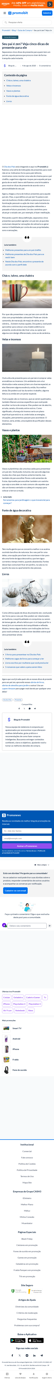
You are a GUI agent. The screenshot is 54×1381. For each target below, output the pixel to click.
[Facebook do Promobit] (12, 1355)
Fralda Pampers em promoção (27, 1270)
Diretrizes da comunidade (27, 1306)
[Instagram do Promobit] (27, 1355)
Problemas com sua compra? (27, 1325)
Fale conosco (27, 1157)
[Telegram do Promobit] (41, 1355)
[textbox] (27, 925)
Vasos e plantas (13, 91)
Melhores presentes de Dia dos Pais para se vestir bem (24, 256)
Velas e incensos (13, 85)
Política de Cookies (27, 1163)
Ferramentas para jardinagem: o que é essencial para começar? (26, 501)
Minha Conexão (27, 1217)
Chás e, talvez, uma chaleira (18, 80)
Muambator (27, 1223)
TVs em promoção (27, 1276)
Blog (14, 30)
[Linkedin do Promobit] (34, 1355)
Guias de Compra (25, 30)
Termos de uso (31, 851)
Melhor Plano (27, 1204)
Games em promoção (27, 1257)
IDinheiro (27, 1198)
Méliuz (27, 1210)
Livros (9, 101)
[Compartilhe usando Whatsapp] (30, 708)
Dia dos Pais (9, 166)
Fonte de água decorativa (17, 96)
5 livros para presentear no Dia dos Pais (23, 654)
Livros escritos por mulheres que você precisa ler (26, 663)
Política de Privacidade (27, 1170)
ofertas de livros (37, 682)
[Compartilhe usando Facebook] (19, 708)
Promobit (6, 30)
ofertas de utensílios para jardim (15, 685)
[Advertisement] (27, 959)
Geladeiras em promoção (27, 1264)
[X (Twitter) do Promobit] (19, 1355)
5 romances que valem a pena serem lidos (23, 667)
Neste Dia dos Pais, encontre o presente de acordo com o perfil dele (24, 263)
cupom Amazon (8, 688)
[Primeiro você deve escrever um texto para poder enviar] (50, 926)
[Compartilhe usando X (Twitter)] (24, 708)
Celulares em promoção (27, 1245)
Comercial (27, 1151)
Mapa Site (27, 1182)
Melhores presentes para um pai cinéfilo (23, 250)
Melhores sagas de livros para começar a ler (24, 658)
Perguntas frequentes (27, 1319)
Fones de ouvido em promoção (27, 1251)
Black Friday (27, 1239)
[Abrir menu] (5, 13)
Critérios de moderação (27, 1313)
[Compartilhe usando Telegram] (35, 708)
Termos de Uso (27, 1176)
